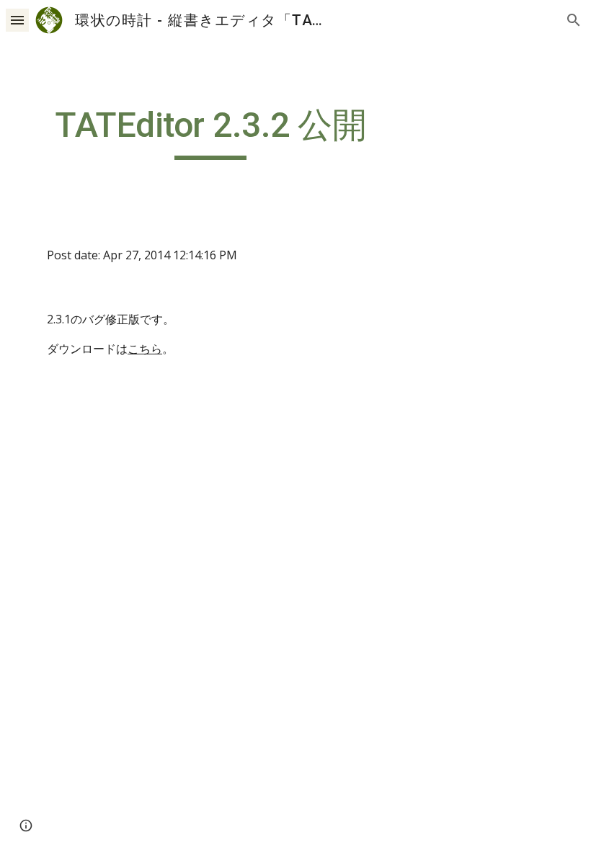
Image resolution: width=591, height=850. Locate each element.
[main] (211, 132)
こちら (145, 349)
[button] (17, 20)
